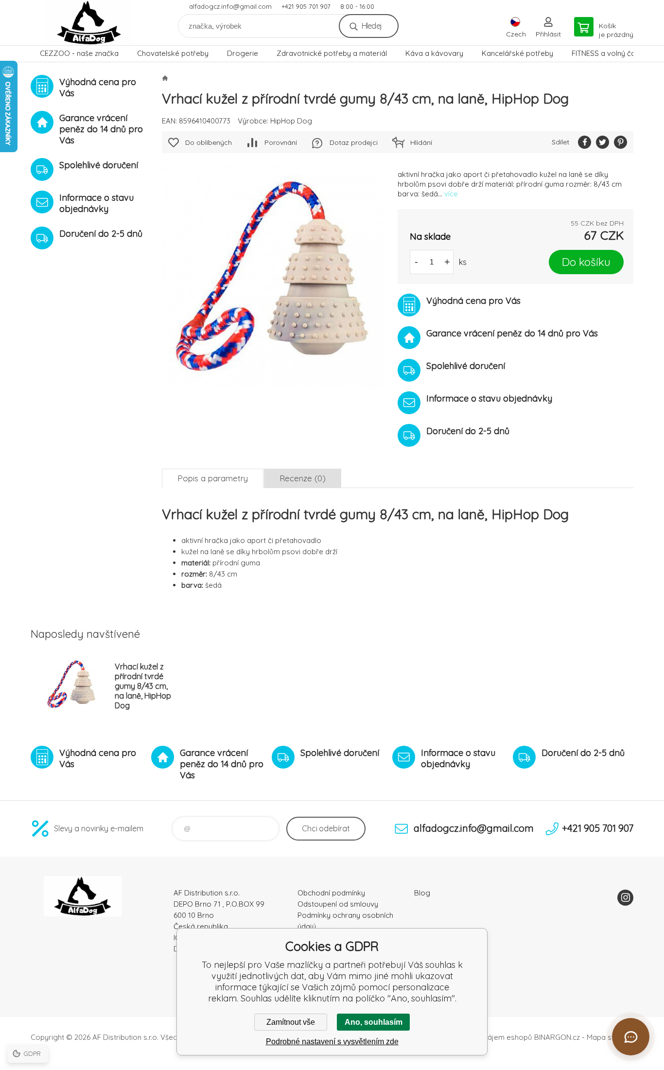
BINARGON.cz (557, 1037)
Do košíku (586, 262)
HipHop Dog (291, 120)
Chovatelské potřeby (173, 53)
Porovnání (280, 142)
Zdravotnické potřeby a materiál (332, 53)
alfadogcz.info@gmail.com (230, 6)
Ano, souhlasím (373, 1022)
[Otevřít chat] (630, 1036)
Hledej (372, 26)
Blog (422, 892)
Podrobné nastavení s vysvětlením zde (332, 1041)
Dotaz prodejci (354, 142)
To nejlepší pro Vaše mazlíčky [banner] (89, 22)
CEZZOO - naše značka (79, 53)
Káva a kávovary (434, 53)
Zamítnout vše (290, 1022)
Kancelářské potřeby (517, 53)
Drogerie (242, 53)
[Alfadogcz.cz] (165, 78)
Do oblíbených (208, 142)
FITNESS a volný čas (605, 53)
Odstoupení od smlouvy (337, 904)
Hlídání (421, 142)
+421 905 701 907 (306, 6)
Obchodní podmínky (331, 892)
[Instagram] (625, 898)
